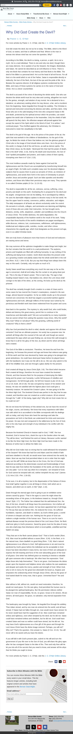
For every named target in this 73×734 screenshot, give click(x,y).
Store (41, 18)
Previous (9, 25)
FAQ (48, 18)
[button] (56, 661)
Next (65, 25)
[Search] (40, 5)
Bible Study (31, 18)
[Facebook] (45, 727)
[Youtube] (61, 5)
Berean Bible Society (11, 22)
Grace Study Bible (22, 14)
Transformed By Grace (41, 14)
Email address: (13, 691)
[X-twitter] (57, 5)
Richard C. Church (40, 732)
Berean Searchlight (60, 14)
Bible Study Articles (25, 22)
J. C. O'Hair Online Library (55, 43)
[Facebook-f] (54, 5)
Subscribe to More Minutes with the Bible (24, 671)
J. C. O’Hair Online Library (55, 656)
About (10, 14)
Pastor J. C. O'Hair (19, 39)
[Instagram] (64, 5)
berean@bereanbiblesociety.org (63, 721)
